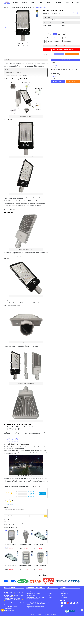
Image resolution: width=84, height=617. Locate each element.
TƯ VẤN (49, 2)
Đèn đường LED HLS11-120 (12, 441)
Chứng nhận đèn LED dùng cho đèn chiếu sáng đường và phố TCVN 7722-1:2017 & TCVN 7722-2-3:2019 (36, 603)
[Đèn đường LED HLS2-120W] (11, 542)
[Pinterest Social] (74, 603)
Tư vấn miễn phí (72, 54)
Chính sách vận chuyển (31, 595)
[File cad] (26, 44)
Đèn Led (49, 591)
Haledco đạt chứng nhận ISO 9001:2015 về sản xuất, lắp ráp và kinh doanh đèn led (35, 598)
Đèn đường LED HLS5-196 (10, 565)
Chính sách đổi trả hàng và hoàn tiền (33, 593)
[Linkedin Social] (77, 603)
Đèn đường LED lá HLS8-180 (25, 544)
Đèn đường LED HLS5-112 (12, 438)
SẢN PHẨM (33, 2)
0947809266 (10, 608)
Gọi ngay (11, 548)
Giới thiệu (49, 593)
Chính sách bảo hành (30, 591)
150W (59, 34)
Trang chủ (50, 589)
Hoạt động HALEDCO (65, 593)
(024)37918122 (9, 604)
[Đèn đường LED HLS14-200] (26, 564)
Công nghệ (50, 597)
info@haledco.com (57, 78)
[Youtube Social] (62, 606)
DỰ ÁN (41, 2)
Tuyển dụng (63, 595)
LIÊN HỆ (67, 2)
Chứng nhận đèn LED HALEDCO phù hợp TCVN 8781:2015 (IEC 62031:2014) (36, 600)
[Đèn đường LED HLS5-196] (11, 564)
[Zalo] (81, 610)
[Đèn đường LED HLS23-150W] (41, 564)
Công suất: (45, 33)
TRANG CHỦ (15, 2)
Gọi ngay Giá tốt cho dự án (62, 49)
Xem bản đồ (13, 593)
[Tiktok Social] (71, 603)
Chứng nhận (63, 589)
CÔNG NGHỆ (58, 2)
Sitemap (49, 602)
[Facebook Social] (62, 603)
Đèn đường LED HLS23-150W (40, 565)
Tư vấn (49, 599)
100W (50, 34)
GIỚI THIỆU (24, 2)
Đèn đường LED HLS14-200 (25, 565)
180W (64, 34)
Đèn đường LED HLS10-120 (12, 439)
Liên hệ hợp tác (64, 591)
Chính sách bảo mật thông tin (32, 589)
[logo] (7, 3)
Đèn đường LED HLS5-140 (39, 544)
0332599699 (15, 606)
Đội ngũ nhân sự (64, 597)
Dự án (49, 595)
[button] (3, 581)
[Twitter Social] (65, 603)
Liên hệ (49, 600)
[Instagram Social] (68, 603)
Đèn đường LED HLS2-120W (10, 544)
